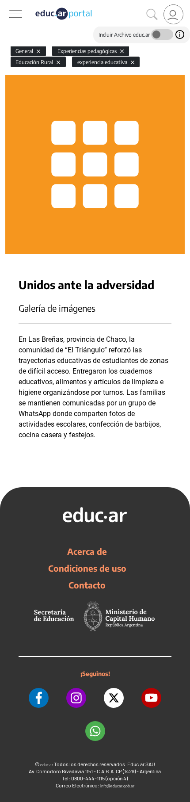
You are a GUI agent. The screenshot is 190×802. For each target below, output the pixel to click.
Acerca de (87, 551)
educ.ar (46, 764)
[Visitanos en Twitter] (113, 698)
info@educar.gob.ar (117, 785)
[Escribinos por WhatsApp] (95, 731)
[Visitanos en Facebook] (38, 698)
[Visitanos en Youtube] (151, 698)
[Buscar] (152, 14)
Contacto (87, 585)
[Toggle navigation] (8, 5)
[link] (173, 14)
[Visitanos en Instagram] (76, 698)
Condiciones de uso (87, 568)
